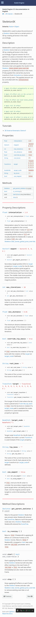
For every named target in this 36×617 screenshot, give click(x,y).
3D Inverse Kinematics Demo (15, 131)
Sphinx (11, 612)
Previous (8, 596)
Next (29, 596)
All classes (9, 14)
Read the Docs (7, 614)
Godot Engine (19, 3)
